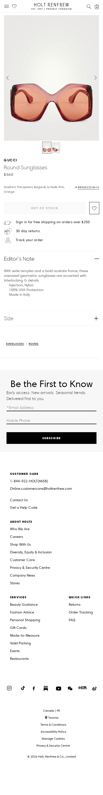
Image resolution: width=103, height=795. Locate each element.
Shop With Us (20, 545)
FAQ (72, 620)
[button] (7, 78)
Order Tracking (81, 612)
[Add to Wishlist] (94, 208)
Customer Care (22, 560)
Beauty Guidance (24, 605)
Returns (74, 605)
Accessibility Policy (53, 731)
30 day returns (28, 231)
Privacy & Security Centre (30, 568)
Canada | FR (51, 710)
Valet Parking (20, 643)
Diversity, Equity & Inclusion (31, 552)
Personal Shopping (25, 620)
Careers (16, 537)
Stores (15, 583)
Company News (22, 576)
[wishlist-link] (14, 6)
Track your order (29, 240)
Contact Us (19, 500)
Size (9, 318)
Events (15, 651)
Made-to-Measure (25, 636)
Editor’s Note (19, 258)
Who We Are (20, 529)
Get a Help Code (24, 508)
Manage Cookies (53, 738)
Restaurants (19, 659)
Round (33, 344)
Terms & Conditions (53, 724)
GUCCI (11, 160)
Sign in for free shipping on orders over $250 (53, 222)
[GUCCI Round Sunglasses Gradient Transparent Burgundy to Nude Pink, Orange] (47, 148)
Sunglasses (15, 344)
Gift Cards (18, 628)
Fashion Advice (22, 612)
